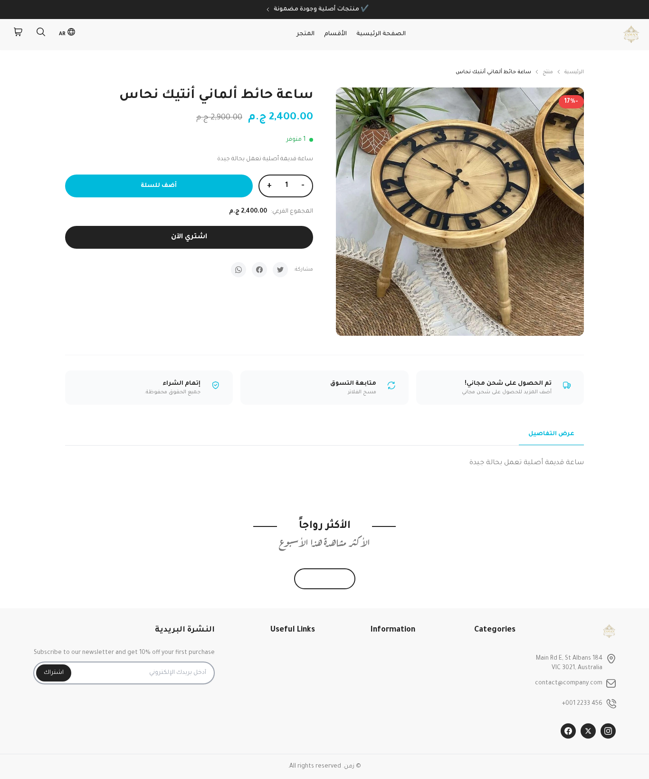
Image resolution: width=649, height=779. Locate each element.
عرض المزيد (324, 579)
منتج (548, 72)
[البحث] (40, 34)
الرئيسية (574, 72)
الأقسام (335, 34)
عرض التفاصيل (551, 434)
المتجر (305, 34)
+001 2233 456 (582, 704)
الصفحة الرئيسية (381, 34)
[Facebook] (568, 731)
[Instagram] (608, 731)
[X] (588, 731)
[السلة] (18, 34)
